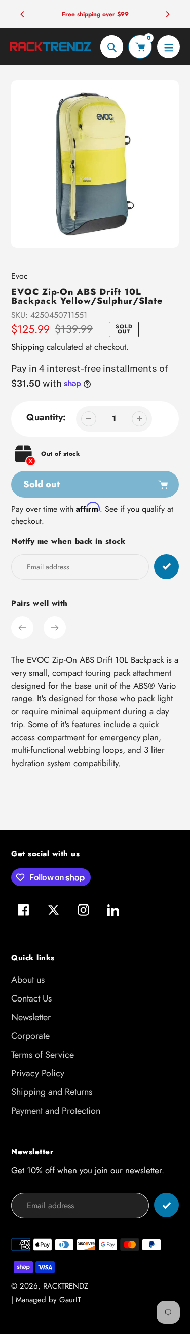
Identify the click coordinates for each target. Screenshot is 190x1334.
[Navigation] (168, 46)
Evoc (19, 276)
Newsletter (31, 1017)
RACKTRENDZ (65, 1286)
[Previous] (23, 14)
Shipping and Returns (51, 1092)
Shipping (27, 347)
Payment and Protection (55, 1110)
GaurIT (70, 1299)
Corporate (30, 1035)
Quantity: (46, 417)
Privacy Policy (37, 1073)
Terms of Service (42, 1054)
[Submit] (166, 1205)
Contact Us (31, 998)
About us (28, 979)
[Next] (167, 14)
